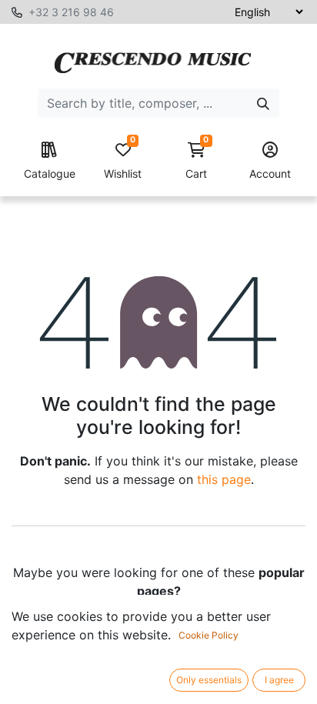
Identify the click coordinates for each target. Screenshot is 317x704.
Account (270, 173)
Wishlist (123, 161)
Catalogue (49, 173)
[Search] (263, 103)
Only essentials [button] (209, 680)
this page (224, 479)
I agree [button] (279, 680)
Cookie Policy (209, 635)
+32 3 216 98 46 (71, 11)
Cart (197, 161)
